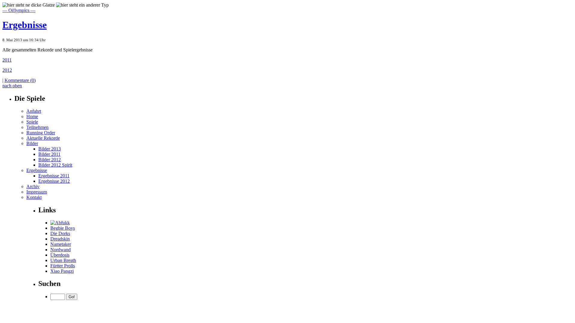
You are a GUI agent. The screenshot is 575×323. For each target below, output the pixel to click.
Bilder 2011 (49, 154)
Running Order (40, 132)
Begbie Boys (62, 228)
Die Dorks (60, 233)
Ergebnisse (24, 24)
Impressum (36, 191)
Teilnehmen (37, 127)
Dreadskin (60, 238)
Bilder (32, 143)
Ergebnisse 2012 (54, 181)
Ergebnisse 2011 (53, 175)
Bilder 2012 (49, 159)
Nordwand (60, 249)
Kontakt (34, 197)
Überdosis (59, 255)
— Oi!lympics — (18, 10)
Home (32, 116)
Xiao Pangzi (62, 271)
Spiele (32, 121)
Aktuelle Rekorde (43, 138)
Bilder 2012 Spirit (55, 164)
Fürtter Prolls (62, 265)
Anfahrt (33, 111)
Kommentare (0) (20, 80)
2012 (7, 70)
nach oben (12, 85)
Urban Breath (63, 260)
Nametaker (60, 244)
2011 (7, 60)
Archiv (33, 186)
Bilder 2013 (49, 148)
